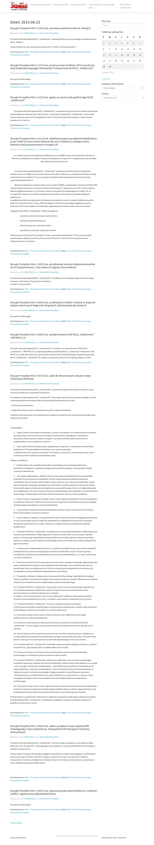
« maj (104, 78)
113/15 (68, 84)
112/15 (68, 125)
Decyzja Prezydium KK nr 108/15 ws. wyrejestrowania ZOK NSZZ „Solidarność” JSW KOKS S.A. (52, 336)
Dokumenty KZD (78, 4)
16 (110, 55)
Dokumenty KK (60, 4)
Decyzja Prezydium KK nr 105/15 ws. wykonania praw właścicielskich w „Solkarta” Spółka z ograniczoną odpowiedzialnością (54, 792)
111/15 (68, 251)
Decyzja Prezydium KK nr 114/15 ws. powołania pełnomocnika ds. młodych (50, 28)
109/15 (68, 321)
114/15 (68, 52)
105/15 (68, 809)
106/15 (68, 777)
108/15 (68, 362)
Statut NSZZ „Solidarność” (126, 6)
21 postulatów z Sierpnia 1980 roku (101, 6)
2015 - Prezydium (32, 52)
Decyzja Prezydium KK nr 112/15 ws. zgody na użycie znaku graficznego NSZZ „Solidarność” (51, 99)
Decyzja (80, 52)
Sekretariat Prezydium (49, 33)
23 (110, 60)
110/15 (68, 289)
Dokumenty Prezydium (41, 4)
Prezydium (25, 55)
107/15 (68, 712)
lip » (108, 78)
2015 (74, 52)
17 (116, 55)
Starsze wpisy (16, 823)
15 (104, 55)
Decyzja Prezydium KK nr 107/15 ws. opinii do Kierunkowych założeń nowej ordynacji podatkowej (50, 377)
